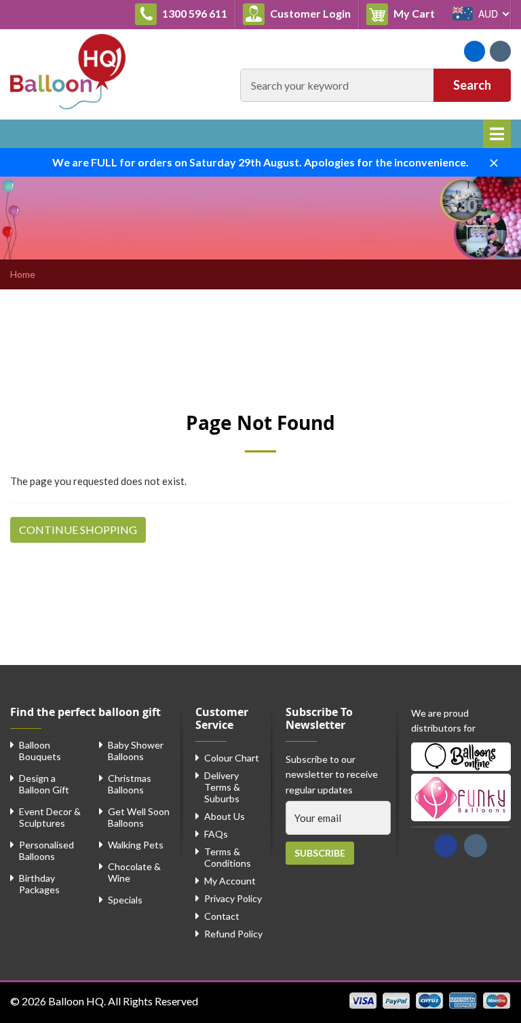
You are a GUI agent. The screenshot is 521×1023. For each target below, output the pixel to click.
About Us (224, 816)
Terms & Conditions (227, 857)
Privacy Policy (233, 898)
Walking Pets (135, 844)
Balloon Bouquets (40, 750)
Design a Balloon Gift (44, 783)
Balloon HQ (76, 1000)
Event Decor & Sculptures (50, 817)
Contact (221, 916)
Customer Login (309, 13)
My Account (230, 880)
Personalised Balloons (46, 850)
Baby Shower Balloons (135, 750)
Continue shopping (78, 529)
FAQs (216, 834)
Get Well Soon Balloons (139, 817)
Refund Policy (233, 933)
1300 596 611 (193, 13)
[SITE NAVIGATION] (497, 134)
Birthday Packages (39, 883)
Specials (125, 899)
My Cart (416, 13)
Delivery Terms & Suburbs (222, 787)
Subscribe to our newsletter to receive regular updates (332, 774)
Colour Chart (231, 758)
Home (22, 274)
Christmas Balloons (129, 783)
